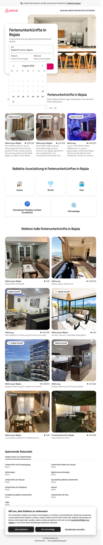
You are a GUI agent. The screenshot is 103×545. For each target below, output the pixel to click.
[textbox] (20, 58)
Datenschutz (40, 541)
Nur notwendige (48, 529)
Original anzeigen (74, 3)
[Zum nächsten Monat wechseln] (42, 66)
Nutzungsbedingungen (57, 541)
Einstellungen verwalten (75, 529)
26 (23, 96)
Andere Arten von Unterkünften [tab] (18, 457)
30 (43, 96)
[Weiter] (55, 108)
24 (13, 96)
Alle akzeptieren (21, 529)
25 (18, 96)
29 (38, 96)
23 (43, 91)
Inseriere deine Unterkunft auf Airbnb (77, 10)
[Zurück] (46, 108)
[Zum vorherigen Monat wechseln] (13, 66)
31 (13, 102)
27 (28, 96)
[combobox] (31, 49)
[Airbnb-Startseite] (11, 10)
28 (33, 96)
